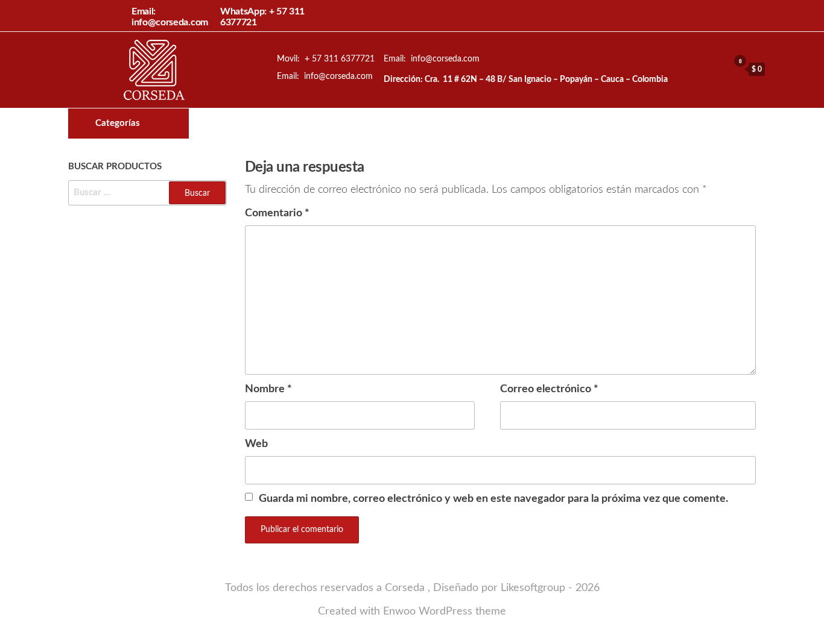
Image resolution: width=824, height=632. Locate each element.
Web (256, 444)
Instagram (472, 123)
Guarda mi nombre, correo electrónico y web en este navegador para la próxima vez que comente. (493, 498)
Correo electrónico (549, 389)
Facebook (452, 123)
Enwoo (399, 611)
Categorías (117, 123)
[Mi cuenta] (717, 69)
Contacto (493, 123)
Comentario (277, 213)
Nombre (268, 389)
